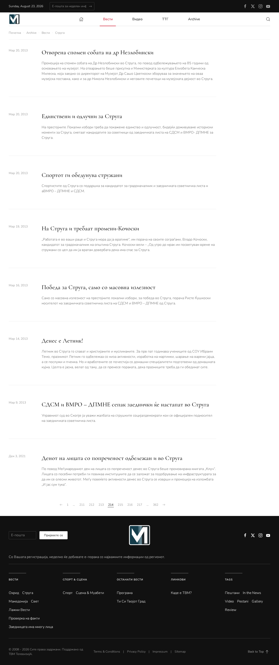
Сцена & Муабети (90, 592)
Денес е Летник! (62, 340)
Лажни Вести (19, 609)
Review (230, 609)
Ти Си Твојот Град (131, 601)
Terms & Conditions (107, 652)
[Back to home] (14, 19)
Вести (13, 579)
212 (91, 505)
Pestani (242, 601)
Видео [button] (137, 19)
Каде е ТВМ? (181, 592)
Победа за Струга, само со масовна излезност (98, 287)
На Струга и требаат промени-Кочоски (90, 228)
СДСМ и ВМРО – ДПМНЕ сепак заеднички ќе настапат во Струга (125, 404)
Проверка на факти (24, 618)
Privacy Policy (136, 652)
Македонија (18, 601)
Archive (194, 19)
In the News (252, 592)
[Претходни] (61, 505)
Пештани (232, 592)
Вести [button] (108, 19)
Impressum (160, 652)
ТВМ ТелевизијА (20, 654)
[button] (268, 19)
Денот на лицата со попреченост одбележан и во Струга (112, 458)
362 (155, 505)
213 (101, 505)
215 (120, 505)
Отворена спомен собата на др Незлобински (97, 52)
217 (139, 505)
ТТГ (165, 19)
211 (82, 505)
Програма (125, 592)
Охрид (14, 592)
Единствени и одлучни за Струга (82, 116)
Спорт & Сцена (75, 579)
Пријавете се (53, 535)
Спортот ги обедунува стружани (82, 175)
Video (229, 601)
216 (130, 505)
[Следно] (164, 505)
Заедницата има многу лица (31, 626)
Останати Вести (130, 579)
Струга (27, 592)
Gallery (257, 601)
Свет (35, 601)
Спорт (68, 592)
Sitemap (180, 652)
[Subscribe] (90, 6)
